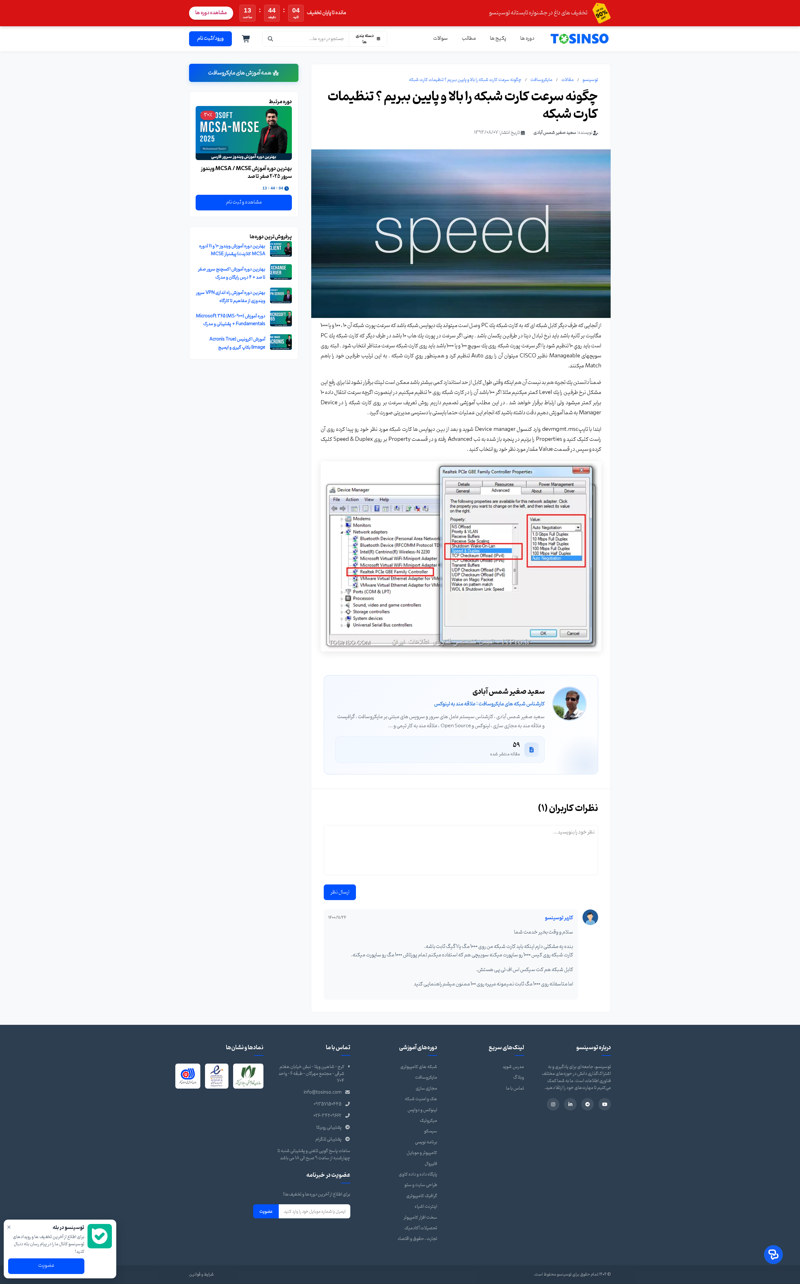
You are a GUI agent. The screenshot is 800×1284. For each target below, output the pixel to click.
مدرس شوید (513, 1067)
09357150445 (328, 1104)
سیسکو (430, 1131)
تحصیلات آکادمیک (420, 1228)
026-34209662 (327, 1116)
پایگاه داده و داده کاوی (418, 1174)
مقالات (567, 80)
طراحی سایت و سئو (420, 1185)
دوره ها (527, 38)
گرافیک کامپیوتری (421, 1196)
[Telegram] (587, 1104)
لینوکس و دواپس (422, 1110)
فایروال (431, 1164)
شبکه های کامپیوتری (418, 1067)
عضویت (265, 1211)
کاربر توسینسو (559, 918)
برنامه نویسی (426, 1142)
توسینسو (590, 80)
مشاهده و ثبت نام (244, 202)
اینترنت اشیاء (426, 1206)
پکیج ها (498, 38)
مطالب (469, 38)
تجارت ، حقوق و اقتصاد (417, 1239)
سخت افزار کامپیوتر (420, 1217)
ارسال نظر (339, 892)
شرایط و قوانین (201, 1274)
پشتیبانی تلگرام (328, 1139)
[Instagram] (553, 1104)
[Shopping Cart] (246, 38)
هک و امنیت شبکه (421, 1099)
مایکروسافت (541, 80)
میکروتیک (428, 1120)
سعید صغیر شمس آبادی (554, 132)
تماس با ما (515, 1088)
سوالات (440, 38)
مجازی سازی (426, 1088)
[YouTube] (604, 1104)
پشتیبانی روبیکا (329, 1127)
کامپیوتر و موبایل (422, 1153)
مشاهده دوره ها (211, 13)
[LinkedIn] (570, 1104)
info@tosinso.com (323, 1092)
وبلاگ (518, 1077)
